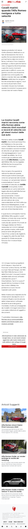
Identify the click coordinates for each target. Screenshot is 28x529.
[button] (2, 1)
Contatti (5, 522)
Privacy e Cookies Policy (18, 522)
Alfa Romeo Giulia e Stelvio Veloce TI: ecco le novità (13, 490)
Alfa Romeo (6, 5)
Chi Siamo (10, 522)
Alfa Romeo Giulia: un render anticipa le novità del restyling (13, 458)
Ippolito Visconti (9, 20)
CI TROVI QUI (12, 346)
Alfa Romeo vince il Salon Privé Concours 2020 (12, 426)
